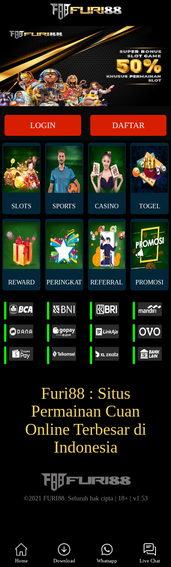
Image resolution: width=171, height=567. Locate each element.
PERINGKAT (64, 282)
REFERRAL (106, 282)
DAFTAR (128, 125)
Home (21, 560)
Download (64, 560)
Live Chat (150, 560)
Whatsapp (107, 560)
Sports (64, 206)
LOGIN (43, 125)
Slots (21, 206)
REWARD (21, 282)
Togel (150, 206)
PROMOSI (149, 282)
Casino (107, 206)
